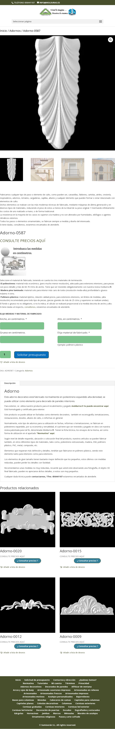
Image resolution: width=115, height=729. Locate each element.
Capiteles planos (25, 703)
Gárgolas (18, 713)
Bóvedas (42, 700)
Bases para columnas (23, 700)
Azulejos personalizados (60, 696)
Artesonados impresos (76, 693)
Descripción (10, 383)
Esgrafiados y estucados (87, 710)
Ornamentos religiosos (43, 716)
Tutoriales (42, 683)
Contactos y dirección (64, 680)
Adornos (15, 31)
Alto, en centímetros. (70, 319)
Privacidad (84, 683)
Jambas (46, 713)
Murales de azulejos (88, 713)
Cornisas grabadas (32, 706)
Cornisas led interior (22, 710)
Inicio (3, 31)
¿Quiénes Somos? (87, 680)
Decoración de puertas (47, 710)
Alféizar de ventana (82, 686)
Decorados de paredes (56, 686)
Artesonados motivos (33, 696)
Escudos (67, 710)
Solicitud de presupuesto (37, 680)
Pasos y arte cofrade (69, 716)
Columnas (67, 703)
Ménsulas (69, 713)
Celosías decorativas (47, 703)
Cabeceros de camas (60, 700)
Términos (70, 683)
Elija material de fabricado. (74, 332)
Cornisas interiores (55, 706)
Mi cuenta (56, 683)
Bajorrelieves (82, 696)
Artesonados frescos (51, 693)
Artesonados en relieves (86, 690)
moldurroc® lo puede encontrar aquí (90, 406)
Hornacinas (32, 713)
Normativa (28, 683)
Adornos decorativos (31, 686)
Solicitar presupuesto (31, 355)
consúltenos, (30, 307)
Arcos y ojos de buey (23, 690)
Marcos (57, 713)
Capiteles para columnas (87, 700)
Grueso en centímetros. (13, 332)
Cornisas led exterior (78, 706)
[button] (110, 39)
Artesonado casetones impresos (54, 690)
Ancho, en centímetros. (13, 319)
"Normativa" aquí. (46, 433)
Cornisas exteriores (85, 703)
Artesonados (30, 693)
